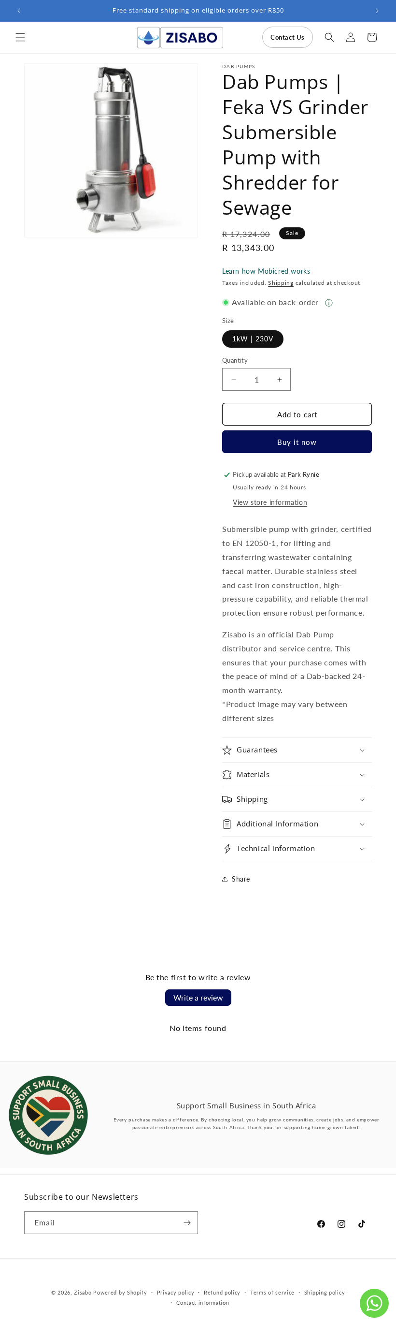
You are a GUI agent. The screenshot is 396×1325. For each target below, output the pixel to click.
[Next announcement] (377, 10)
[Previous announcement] (18, 10)
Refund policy (222, 1292)
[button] (20, 37)
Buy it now (297, 442)
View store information (270, 502)
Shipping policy (324, 1292)
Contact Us (287, 37)
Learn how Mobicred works (266, 271)
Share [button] (241, 879)
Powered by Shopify (120, 1292)
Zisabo (82, 1292)
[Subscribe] (187, 1222)
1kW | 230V (252, 339)
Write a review (198, 997)
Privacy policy (176, 1292)
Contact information (202, 1302)
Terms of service (272, 1292)
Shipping (281, 282)
